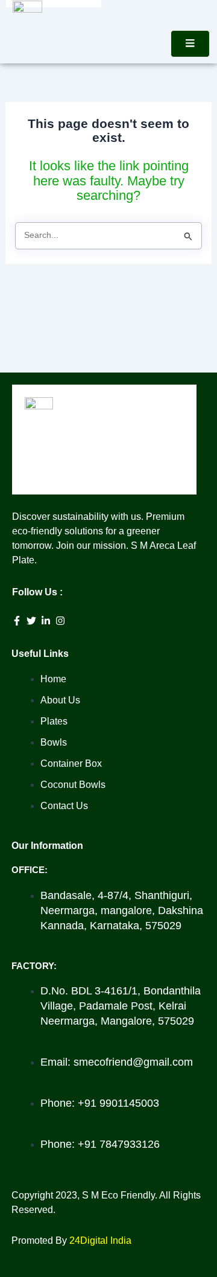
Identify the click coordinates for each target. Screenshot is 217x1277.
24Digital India (100, 1240)
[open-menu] (190, 43)
